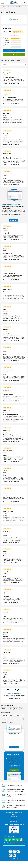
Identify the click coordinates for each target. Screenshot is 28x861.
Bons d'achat (14, 819)
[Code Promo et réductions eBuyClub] (14, 2)
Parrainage (14, 816)
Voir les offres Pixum (13, 698)
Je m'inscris (14, 54)
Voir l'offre (13, 747)
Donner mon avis (14, 51)
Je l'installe (13, 220)
